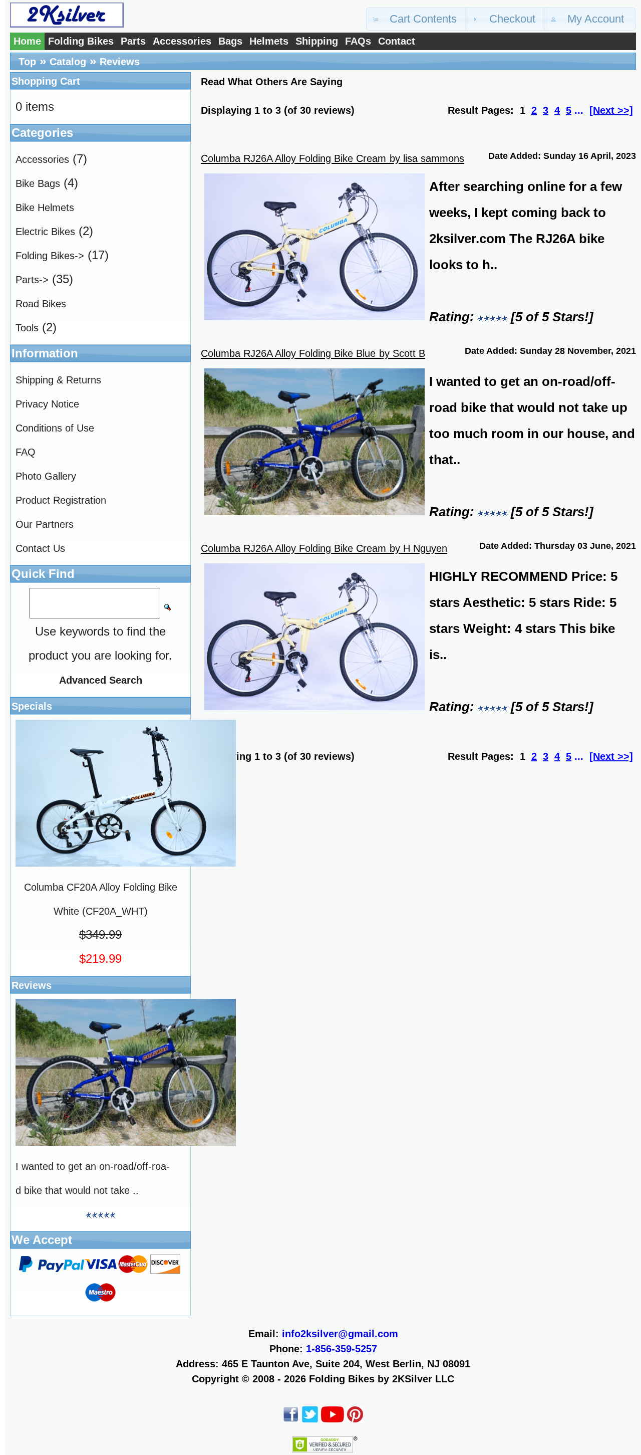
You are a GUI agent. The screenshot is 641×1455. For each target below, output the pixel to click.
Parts (133, 41)
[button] (417, 19)
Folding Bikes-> (50, 255)
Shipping (316, 41)
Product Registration (61, 500)
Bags (230, 41)
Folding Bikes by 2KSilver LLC (381, 1378)
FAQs (358, 41)
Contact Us (40, 548)
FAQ (26, 452)
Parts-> (32, 279)
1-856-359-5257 (341, 1348)
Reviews (120, 61)
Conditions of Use (55, 428)
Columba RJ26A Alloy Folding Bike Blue (288, 353)
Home (27, 41)
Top (27, 61)
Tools (27, 327)
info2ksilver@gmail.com (340, 1333)
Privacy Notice (47, 403)
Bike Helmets (45, 207)
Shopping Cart (46, 81)
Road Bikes (41, 303)
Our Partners (45, 524)
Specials (32, 706)
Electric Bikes (45, 231)
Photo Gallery (46, 476)
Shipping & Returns (58, 379)
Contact (396, 41)
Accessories (182, 41)
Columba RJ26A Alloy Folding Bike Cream (293, 158)
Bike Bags (38, 183)
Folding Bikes (81, 41)
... (578, 110)
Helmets (268, 41)
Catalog (68, 61)
